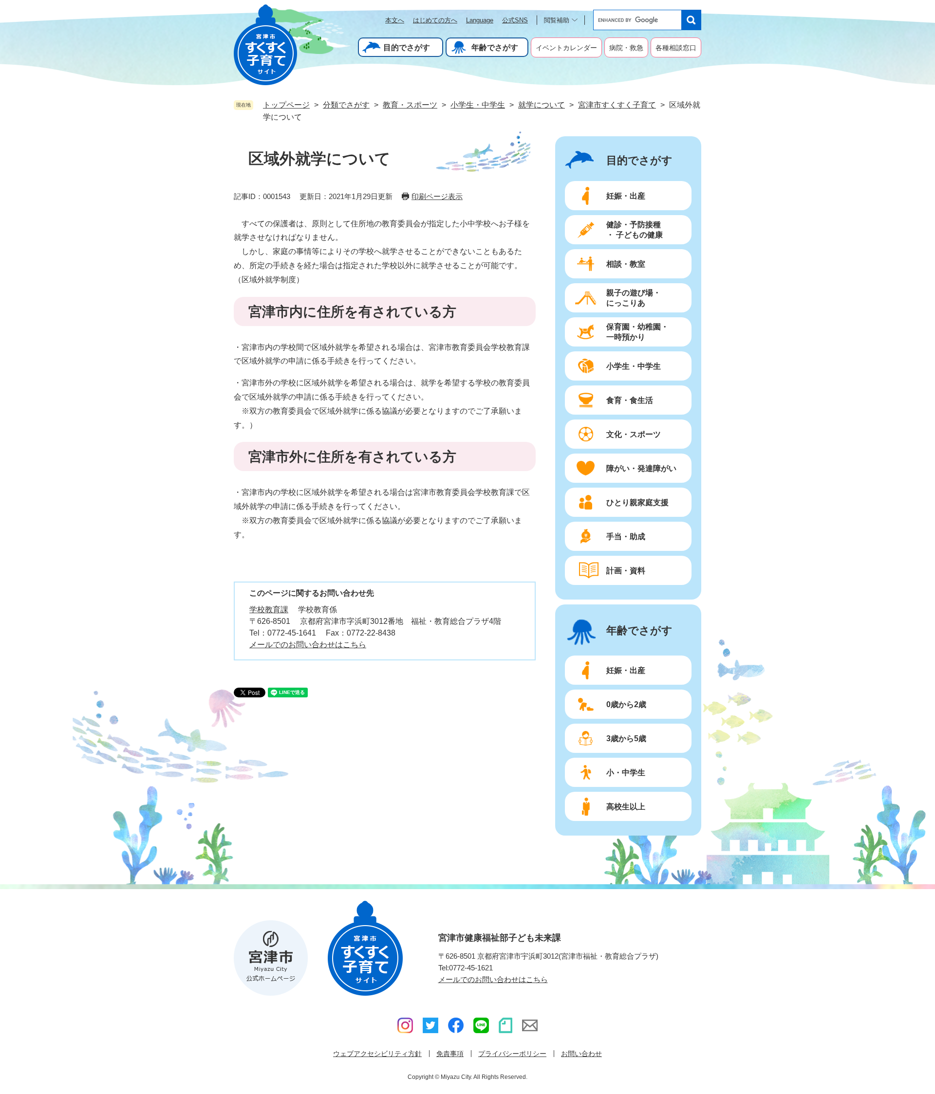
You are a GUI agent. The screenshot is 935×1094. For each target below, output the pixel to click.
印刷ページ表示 (437, 196)
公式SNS (515, 20)
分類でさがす (346, 105)
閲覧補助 (556, 20)
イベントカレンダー (566, 48)
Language (479, 20)
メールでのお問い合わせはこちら (307, 644)
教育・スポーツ (410, 105)
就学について (541, 105)
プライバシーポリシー (512, 1054)
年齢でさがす (494, 47)
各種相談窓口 (675, 48)
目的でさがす (406, 47)
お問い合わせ (581, 1054)
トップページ (286, 105)
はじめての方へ (435, 20)
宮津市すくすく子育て (617, 105)
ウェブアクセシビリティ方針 (377, 1054)
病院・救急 (626, 48)
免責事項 (450, 1054)
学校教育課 (268, 609)
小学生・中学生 (477, 105)
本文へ (394, 20)
